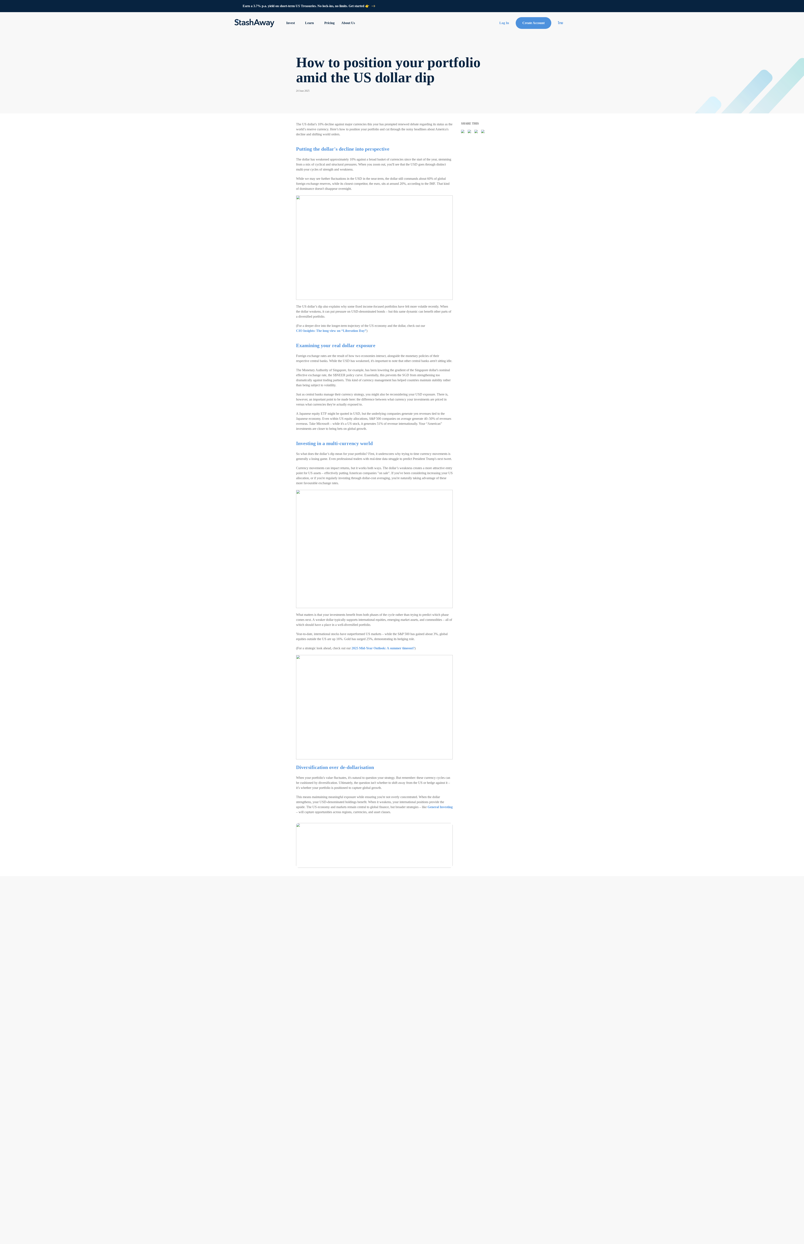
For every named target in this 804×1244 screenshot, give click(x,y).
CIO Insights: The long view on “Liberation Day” (331, 331)
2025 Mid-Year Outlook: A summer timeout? (383, 648)
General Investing (440, 807)
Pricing (329, 23)
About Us (348, 23)
